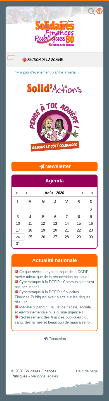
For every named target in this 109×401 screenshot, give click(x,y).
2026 (60, 193)
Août (50, 193)
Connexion (57, 339)
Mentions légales (44, 376)
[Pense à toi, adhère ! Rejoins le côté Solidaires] (54, 128)
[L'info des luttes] (54, 88)
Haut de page (87, 371)
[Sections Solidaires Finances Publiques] (99, 12)
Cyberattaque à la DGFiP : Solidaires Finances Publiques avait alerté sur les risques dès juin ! (53, 297)
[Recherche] (91, 12)
